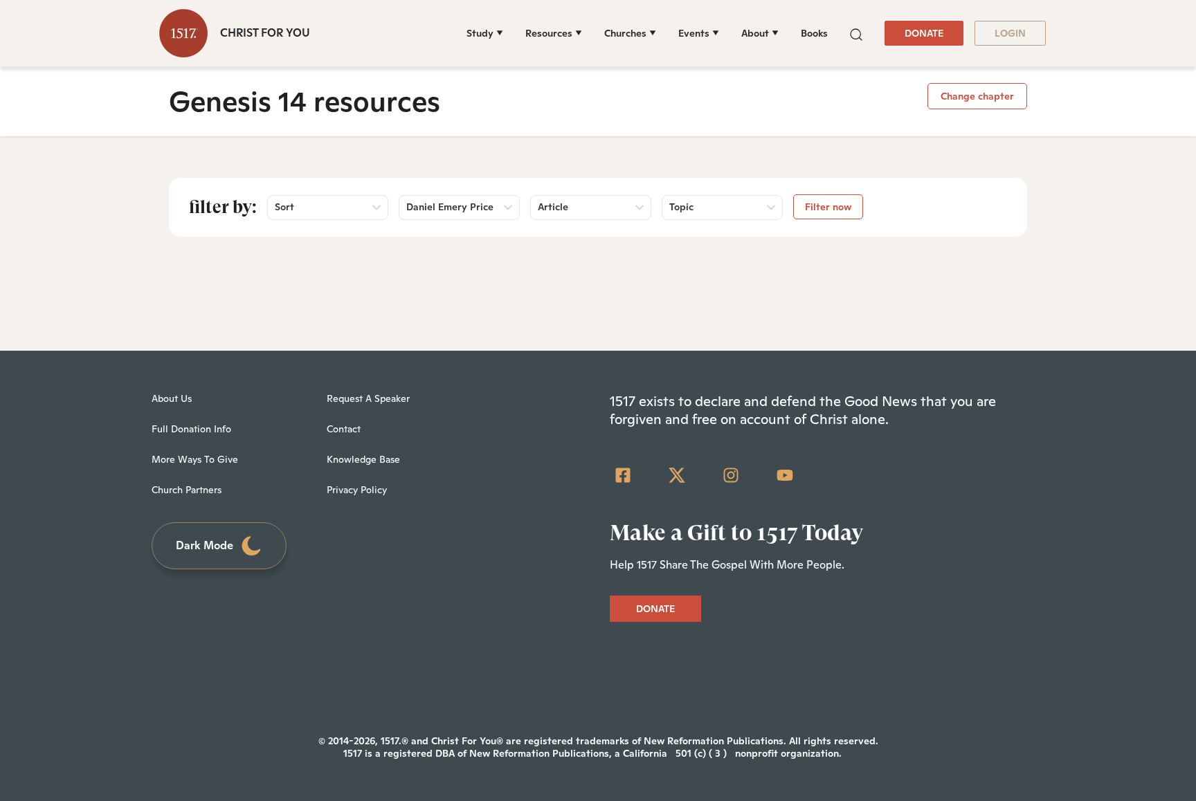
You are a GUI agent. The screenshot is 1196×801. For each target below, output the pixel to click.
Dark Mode (204, 545)
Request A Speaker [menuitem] (368, 398)
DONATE (924, 33)
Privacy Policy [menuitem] (357, 490)
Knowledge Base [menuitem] (363, 459)
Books (814, 33)
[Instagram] (731, 475)
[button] (856, 33)
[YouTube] (785, 475)
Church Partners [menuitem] (186, 490)
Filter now (828, 207)
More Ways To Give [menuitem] (195, 459)
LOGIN (1010, 33)
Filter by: (223, 206)
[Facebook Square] (623, 475)
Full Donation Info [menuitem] (191, 429)
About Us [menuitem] (172, 398)
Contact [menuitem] (344, 429)
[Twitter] (677, 475)
